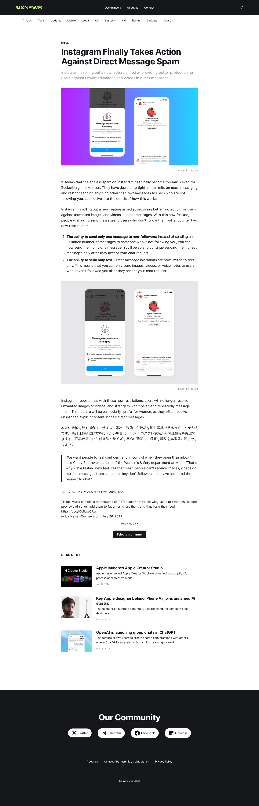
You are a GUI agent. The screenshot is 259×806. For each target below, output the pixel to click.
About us (132, 7)
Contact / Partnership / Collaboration (126, 761)
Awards (168, 20)
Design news (113, 7)
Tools (41, 20)
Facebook (148, 733)
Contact (149, 7)
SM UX (65, 42)
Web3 (85, 20)
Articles (27, 20)
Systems (110, 20)
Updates (56, 20)
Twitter (83, 733)
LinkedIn (181, 733)
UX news (124, 781)
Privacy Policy (163, 761)
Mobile (71, 20)
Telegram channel (129, 534)
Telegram (114, 733)
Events (136, 20)
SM (124, 20)
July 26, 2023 (112, 516)
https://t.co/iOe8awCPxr (78, 511)
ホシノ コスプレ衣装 (145, 433)
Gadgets (152, 20)
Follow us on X (129, 523)
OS (97, 20)
